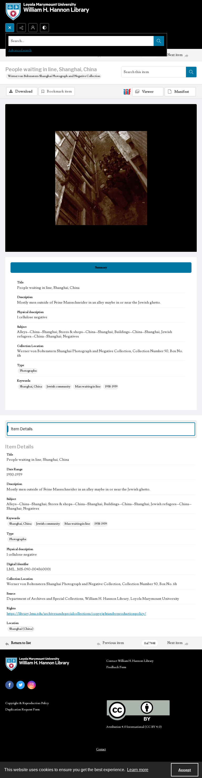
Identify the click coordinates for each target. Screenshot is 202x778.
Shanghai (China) (21, 629)
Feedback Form (116, 667)
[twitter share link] (20, 685)
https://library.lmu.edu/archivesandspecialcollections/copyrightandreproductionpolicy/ (76, 613)
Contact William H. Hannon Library (130, 661)
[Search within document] (191, 72)
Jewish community (58, 386)
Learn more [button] (137, 769)
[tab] (101, 268)
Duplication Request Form (22, 710)
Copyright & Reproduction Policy (27, 703)
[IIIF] (127, 91)
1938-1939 (111, 386)
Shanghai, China (31, 386)
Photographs (28, 371)
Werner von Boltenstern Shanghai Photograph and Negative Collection (54, 76)
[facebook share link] (9, 685)
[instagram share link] (31, 685)
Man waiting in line (87, 386)
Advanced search (20, 50)
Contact (101, 749)
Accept (184, 770)
